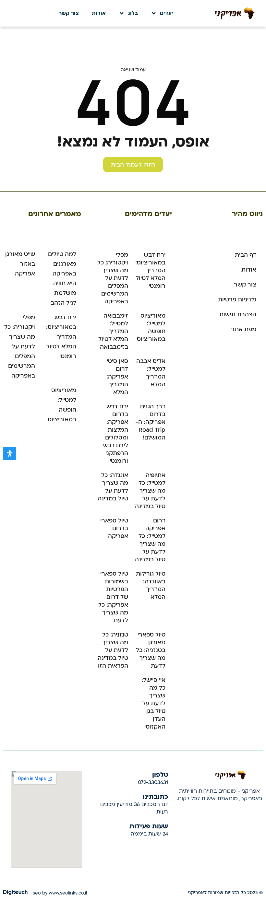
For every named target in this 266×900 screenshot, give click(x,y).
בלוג (133, 13)
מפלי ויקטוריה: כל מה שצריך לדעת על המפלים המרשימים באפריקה (112, 278)
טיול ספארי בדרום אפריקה (114, 528)
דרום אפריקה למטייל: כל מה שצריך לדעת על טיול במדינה (150, 540)
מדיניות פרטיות (237, 299)
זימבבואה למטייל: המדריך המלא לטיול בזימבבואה (113, 331)
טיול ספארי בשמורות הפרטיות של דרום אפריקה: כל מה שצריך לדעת (113, 597)
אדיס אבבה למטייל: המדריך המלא (150, 372)
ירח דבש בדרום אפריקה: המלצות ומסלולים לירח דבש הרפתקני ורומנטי (115, 434)
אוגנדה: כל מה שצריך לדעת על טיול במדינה (113, 487)
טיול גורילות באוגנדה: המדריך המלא (150, 585)
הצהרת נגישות (237, 314)
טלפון (160, 774)
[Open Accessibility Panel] (9, 453)
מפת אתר (243, 329)
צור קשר (69, 13)
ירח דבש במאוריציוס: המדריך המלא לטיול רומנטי (150, 270)
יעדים (166, 13)
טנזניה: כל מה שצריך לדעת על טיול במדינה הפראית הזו (113, 650)
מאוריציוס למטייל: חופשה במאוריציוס (151, 327)
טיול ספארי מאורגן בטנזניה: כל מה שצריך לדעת (150, 650)
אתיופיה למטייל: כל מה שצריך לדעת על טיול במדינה (150, 491)
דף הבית (245, 255)
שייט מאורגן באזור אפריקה (20, 264)
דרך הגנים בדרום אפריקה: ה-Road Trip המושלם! (150, 422)
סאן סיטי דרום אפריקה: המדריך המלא (117, 376)
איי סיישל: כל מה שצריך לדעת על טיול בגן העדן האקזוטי (153, 703)
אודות (99, 13)
